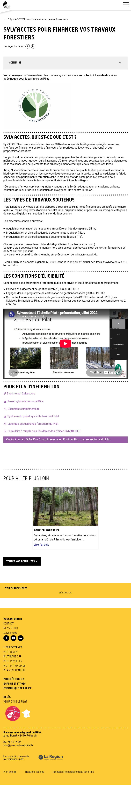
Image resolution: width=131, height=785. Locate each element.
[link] (27, 46)
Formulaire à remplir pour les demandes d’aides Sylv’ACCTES (44, 431)
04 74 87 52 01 (12, 742)
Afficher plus (65, 592)
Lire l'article (41, 544)
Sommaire (15, 62)
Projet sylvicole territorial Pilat (26, 401)
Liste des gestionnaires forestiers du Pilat (33, 423)
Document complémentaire (24, 409)
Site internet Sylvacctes (21, 393)
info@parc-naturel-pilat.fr (18, 745)
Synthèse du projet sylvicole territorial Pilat (33, 416)
